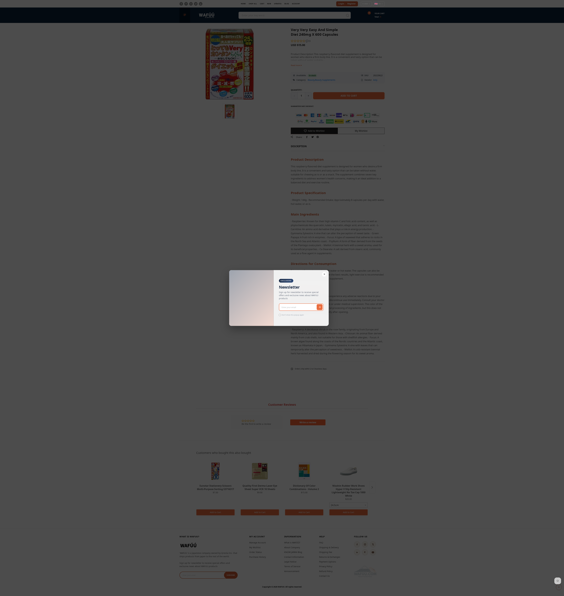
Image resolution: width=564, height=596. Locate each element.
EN (379, 3)
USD (365, 3)
